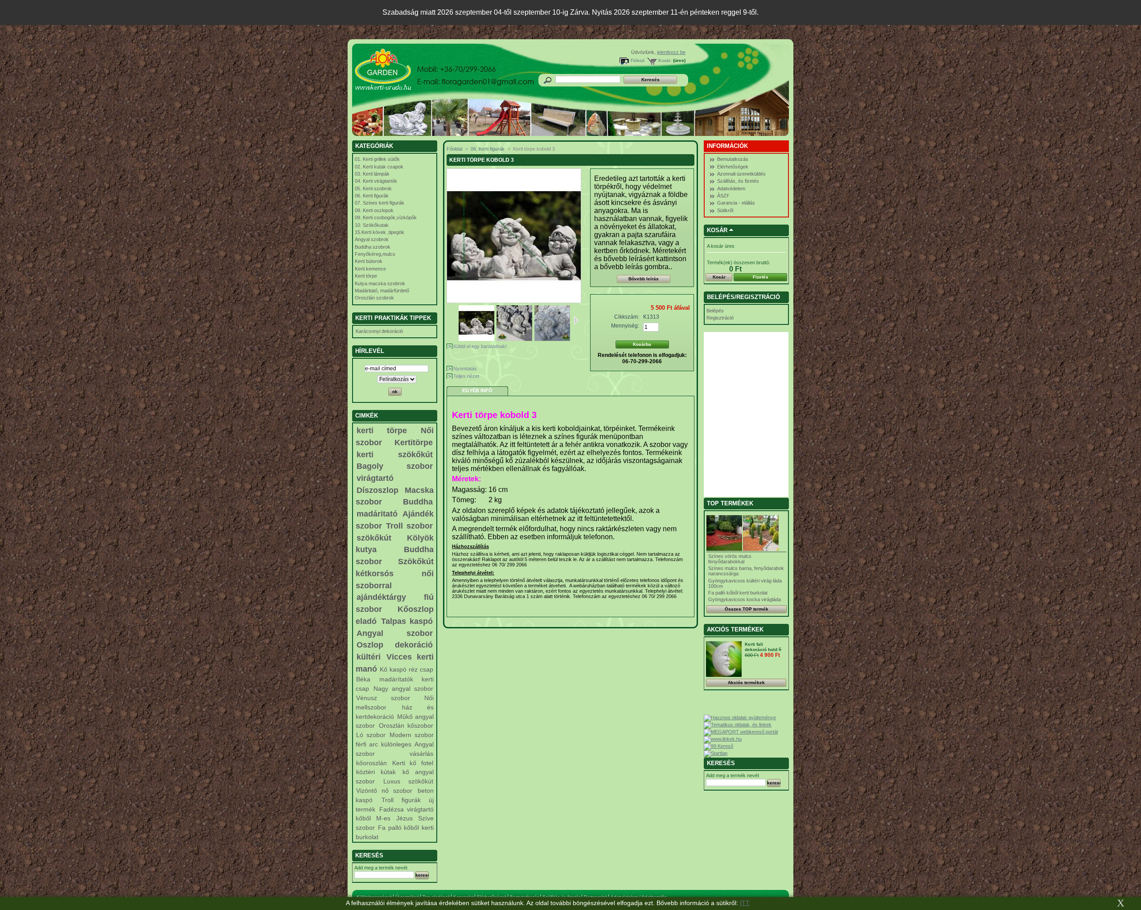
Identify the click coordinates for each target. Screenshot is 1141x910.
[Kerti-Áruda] (411, 72)
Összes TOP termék (746, 609)
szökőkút (374, 537)
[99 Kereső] (718, 746)
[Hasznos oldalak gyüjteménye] (740, 717)
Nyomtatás (465, 368)
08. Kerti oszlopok (374, 210)
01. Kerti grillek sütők (377, 159)
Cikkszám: (626, 317)
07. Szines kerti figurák (379, 202)
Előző (455, 320)
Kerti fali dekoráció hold (762, 647)
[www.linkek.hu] (723, 739)
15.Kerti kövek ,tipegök (379, 232)
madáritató (377, 513)
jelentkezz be (671, 52)
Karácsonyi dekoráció (379, 331)
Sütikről (725, 210)
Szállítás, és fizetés (738, 181)
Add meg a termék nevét (380, 867)
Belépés (715, 310)
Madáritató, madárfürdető (382, 290)
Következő (576, 320)
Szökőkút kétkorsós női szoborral (395, 573)
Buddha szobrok (372, 247)
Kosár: (665, 60)
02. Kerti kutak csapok (379, 166)
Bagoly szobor (395, 466)
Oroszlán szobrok (374, 297)
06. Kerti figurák (372, 195)
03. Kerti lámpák (372, 173)
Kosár (717, 230)
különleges (396, 744)
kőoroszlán (371, 763)
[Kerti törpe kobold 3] (552, 339)
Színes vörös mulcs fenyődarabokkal (729, 558)
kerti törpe (382, 430)
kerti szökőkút (395, 454)
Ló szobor (371, 734)
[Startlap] (715, 753)
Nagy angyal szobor (403, 688)
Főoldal (454, 149)
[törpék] (476, 339)
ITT (745, 902)
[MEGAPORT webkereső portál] (741, 731)
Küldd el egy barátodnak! (480, 346)
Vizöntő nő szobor (384, 790)
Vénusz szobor (383, 697)
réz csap (421, 669)
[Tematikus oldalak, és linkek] (738, 724)
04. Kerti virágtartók (376, 181)
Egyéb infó (477, 390)
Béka (363, 679)
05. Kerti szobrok (373, 188)
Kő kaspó (393, 669)
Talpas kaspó (407, 621)
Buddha (418, 501)
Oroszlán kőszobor (406, 725)
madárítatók (396, 679)
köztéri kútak (376, 771)
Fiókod (637, 60)
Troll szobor (409, 525)
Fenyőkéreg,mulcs (375, 254)
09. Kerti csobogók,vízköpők (386, 217)
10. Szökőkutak (372, 225)
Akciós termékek (735, 629)
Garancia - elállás (736, 202)
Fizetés (760, 277)
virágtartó (375, 478)
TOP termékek (730, 503)
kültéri (369, 656)
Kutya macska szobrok (380, 283)
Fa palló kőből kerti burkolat (738, 592)
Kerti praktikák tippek (393, 318)
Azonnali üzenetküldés (741, 173)
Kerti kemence (370, 268)
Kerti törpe (366, 276)
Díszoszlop (377, 490)
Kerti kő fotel (412, 763)
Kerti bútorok (368, 261)
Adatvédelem (731, 188)
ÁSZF (723, 195)
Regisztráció (720, 317)
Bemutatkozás (732, 159)
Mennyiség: (625, 326)
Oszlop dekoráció (395, 644)
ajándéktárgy (381, 597)
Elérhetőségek (732, 166)
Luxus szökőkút (408, 781)
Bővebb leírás (643, 278)
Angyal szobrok (372, 239)
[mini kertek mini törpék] (514, 339)
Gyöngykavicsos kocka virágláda (744, 599)
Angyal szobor (395, 633)
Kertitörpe (413, 442)
